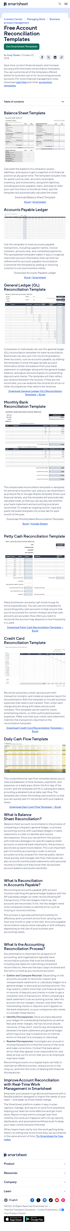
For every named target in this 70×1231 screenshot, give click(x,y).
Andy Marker (13, 55)
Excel (27, 202)
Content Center (13, 19)
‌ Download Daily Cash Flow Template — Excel (35, 807)
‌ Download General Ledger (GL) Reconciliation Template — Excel (35, 392)
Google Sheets (39, 524)
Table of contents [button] (14, 101)
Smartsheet (39, 202)
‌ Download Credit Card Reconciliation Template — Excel (35, 729)
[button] (60, 3)
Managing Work (36, 19)
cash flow (21, 82)
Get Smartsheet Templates (21, 46)
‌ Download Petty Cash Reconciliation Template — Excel (35, 629)
